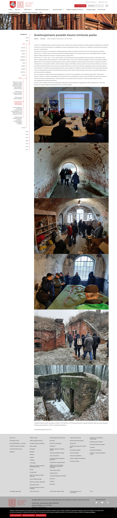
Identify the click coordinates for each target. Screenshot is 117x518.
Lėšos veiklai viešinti (55, 470)
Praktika (52, 481)
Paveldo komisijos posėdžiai (37, 443)
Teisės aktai (73, 443)
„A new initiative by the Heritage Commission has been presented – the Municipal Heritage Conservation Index (16, 111)
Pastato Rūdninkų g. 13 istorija (17, 443)
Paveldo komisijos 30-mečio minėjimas (37, 488)
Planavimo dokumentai (55, 443)
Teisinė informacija (57, 9)
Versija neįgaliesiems (91, 2)
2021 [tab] (27, 137)
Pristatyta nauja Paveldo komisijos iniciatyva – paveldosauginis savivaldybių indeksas (17, 120)
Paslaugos (32, 449)
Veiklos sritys (27, 9)
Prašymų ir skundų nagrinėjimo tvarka (98, 453)
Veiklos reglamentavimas (36, 440)
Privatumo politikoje (89, 512)
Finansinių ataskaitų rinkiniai (57, 453)
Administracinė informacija (41, 9)
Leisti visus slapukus (16, 515)
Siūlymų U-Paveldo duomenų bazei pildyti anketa (37, 466)
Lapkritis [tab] (23, 50)
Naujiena (42, 38)
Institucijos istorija (14, 440)
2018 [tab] (27, 146)
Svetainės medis (103, 2)
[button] (107, 5)
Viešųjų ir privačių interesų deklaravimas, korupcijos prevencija (56, 466)
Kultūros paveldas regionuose (37, 482)
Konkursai (52, 478)
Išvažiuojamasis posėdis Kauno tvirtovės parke (18, 103)
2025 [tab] (27, 40)
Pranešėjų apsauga (91, 9)
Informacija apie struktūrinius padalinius (57, 459)
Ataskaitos (52, 446)
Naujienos (12, 451)
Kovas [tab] (23, 75)
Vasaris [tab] (20, 78)
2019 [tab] (27, 143)
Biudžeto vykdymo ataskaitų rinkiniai (57, 449)
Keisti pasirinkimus (41, 515)
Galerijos (32, 454)
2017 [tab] (27, 149)
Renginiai (32, 451)
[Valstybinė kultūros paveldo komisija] (24, 4)
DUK (41, 12)
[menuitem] (92, 2)
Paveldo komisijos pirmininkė (17, 446)
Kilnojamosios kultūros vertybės (17, 98)
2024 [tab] (24, 44)
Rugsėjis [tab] (23, 56)
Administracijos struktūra (96, 441)
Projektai (32, 460)
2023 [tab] (27, 131)
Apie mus (17, 9)
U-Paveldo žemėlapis (80, 5)
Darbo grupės (33, 446)
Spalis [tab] (23, 53)
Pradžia (10, 9)
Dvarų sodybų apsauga (36, 479)
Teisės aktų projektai (75, 450)
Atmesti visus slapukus (28, 515)
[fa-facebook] (96, 502)
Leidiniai (32, 457)
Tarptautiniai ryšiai (34, 484)
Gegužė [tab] (23, 69)
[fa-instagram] (108, 502)
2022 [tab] (27, 134)
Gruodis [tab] (23, 47)
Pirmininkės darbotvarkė (14, 12)
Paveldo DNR (33, 472)
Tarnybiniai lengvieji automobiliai (58, 475)
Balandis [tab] (23, 72)
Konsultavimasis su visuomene (29, 12)
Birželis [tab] (23, 66)
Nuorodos (52, 484)
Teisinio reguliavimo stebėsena (77, 458)
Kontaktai (92, 447)
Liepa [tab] (23, 63)
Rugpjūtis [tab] (22, 60)
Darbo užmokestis (54, 455)
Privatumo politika (74, 461)
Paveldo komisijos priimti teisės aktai (78, 446)
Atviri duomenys (102, 9)
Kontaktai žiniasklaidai (95, 450)
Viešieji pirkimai (54, 473)
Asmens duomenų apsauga (77, 440)
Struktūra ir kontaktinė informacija (74, 9)
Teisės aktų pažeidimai (75, 455)
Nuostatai (52, 440)
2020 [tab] (27, 140)
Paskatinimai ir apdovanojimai (57, 462)
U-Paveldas (33, 463)
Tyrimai (31, 469)
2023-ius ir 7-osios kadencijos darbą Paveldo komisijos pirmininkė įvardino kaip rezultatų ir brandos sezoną (17, 85)
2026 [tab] (27, 37)
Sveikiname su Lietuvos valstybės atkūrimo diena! (17, 93)
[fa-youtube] (102, 502)
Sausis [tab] (23, 127)
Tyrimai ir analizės (74, 453)
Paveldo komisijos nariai (16, 449)
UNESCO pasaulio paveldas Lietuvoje (37, 475)
